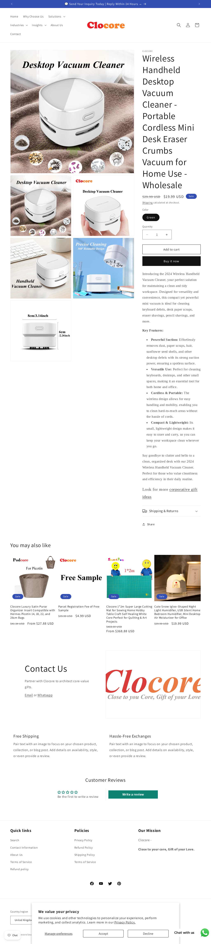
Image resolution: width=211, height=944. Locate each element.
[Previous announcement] (11, 4)
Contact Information (24, 847)
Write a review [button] (133, 794)
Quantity (147, 226)
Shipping (147, 202)
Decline (148, 933)
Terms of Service (21, 862)
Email (29, 695)
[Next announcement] (199, 4)
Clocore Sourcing (28, 934)
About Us (16, 855)
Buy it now (171, 261)
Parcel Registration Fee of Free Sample (78, 608)
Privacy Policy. (125, 922)
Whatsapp (45, 695)
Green (151, 217)
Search (14, 840)
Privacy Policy (83, 840)
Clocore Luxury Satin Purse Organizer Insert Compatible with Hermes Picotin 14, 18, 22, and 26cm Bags (32, 612)
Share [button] (151, 524)
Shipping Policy (84, 855)
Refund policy (19, 869)
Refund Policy (83, 847)
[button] (56, 16)
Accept (103, 933)
